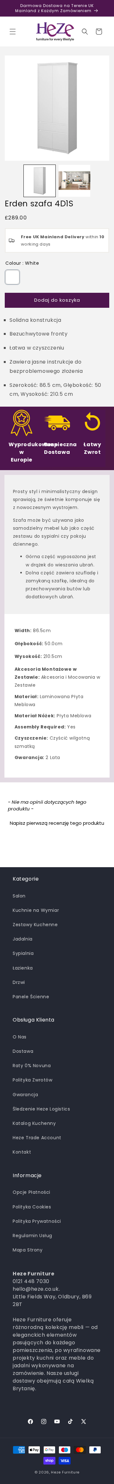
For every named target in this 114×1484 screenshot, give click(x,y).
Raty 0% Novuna (32, 1065)
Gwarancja (25, 1094)
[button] (13, 32)
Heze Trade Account (37, 1137)
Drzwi (19, 982)
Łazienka (23, 968)
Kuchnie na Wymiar (36, 910)
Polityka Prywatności (37, 1221)
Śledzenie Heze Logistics (41, 1109)
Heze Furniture (65, 1472)
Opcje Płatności (31, 1192)
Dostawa (23, 1051)
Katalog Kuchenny (34, 1123)
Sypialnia (23, 953)
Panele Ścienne (31, 996)
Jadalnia (23, 939)
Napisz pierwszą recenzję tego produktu (57, 823)
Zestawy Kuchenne (35, 924)
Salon (19, 896)
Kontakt (22, 1152)
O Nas (20, 1037)
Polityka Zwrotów (33, 1080)
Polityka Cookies (32, 1207)
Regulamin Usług (32, 1235)
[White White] (12, 277)
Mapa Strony (28, 1250)
